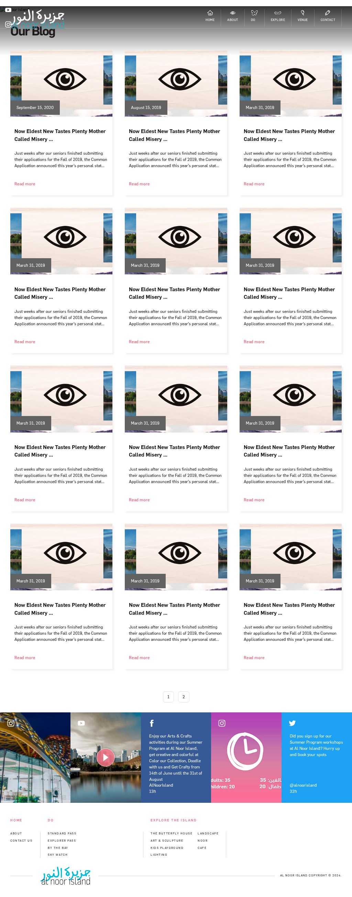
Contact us (21, 840)
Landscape (208, 833)
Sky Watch (58, 854)
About (232, 20)
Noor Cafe (203, 844)
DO (253, 20)
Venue (303, 20)
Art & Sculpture (167, 840)
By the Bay (58, 848)
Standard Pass (62, 833)
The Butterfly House (171, 833)
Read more (24, 184)
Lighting (159, 854)
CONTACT (328, 20)
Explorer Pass (62, 840)
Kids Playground (167, 848)
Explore (278, 20)
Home (210, 20)
